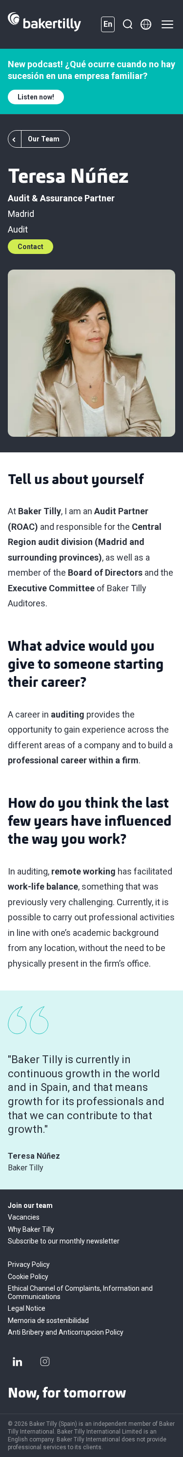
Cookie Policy (28, 1277)
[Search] (127, 24)
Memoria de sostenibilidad (48, 1320)
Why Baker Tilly (31, 1229)
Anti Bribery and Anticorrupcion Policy (65, 1332)
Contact (30, 247)
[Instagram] (45, 1361)
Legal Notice (26, 1308)
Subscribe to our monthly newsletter (64, 1241)
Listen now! (36, 97)
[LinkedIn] (17, 1361)
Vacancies (24, 1217)
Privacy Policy (29, 1264)
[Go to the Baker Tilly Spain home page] (44, 24)
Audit (18, 229)
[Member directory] (146, 24)
